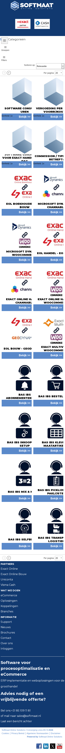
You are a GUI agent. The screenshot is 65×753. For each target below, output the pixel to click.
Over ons (7, 643)
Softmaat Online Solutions (50, 737)
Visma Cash (8, 584)
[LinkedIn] (45, 745)
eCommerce (9, 595)
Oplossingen (9, 600)
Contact (6, 637)
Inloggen (7, 648)
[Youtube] (59, 745)
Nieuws (5, 627)
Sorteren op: (29, 65)
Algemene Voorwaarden (37, 733)
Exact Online (9, 568)
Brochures (8, 632)
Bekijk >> (24, 212)
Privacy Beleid (17, 733)
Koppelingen (9, 606)
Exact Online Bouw (13, 574)
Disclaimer (55, 733)
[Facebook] (39, 745)
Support (6, 621)
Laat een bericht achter (16, 721)
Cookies (5, 733)
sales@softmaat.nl (29, 716)
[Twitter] (52, 745)
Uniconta (7, 579)
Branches (7, 611)
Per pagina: (49, 72)
